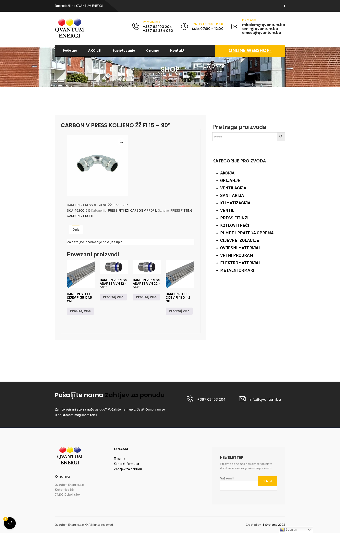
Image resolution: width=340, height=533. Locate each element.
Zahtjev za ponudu (134, 394)
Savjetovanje (123, 51)
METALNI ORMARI (237, 270)
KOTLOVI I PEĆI (234, 225)
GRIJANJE (230, 180)
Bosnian (291, 529)
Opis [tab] (75, 230)
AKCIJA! (228, 173)
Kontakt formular (126, 464)
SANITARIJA (232, 195)
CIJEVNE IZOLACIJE (239, 240)
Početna (70, 51)
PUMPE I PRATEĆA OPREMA (247, 233)
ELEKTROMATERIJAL (240, 262)
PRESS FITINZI (118, 210)
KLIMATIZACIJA (235, 203)
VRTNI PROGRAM (236, 255)
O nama (152, 51)
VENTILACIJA (233, 188)
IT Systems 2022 (273, 525)
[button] (121, 141)
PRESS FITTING (181, 210)
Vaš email (227, 478)
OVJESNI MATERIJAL (240, 248)
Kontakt (177, 51)
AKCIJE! (95, 51)
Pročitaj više (80, 311)
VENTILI (228, 210)
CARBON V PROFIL (143, 210)
